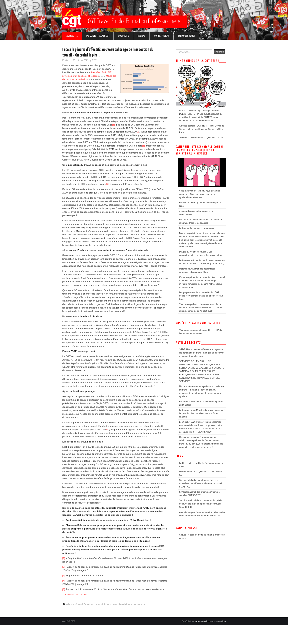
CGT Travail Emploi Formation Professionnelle (134, 21)
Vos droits (123, 35)
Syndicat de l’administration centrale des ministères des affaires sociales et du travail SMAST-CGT (200, 483)
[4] (107, 184)
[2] (138, 131)
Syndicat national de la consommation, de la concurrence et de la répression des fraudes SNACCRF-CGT (200, 503)
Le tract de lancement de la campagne (197, 228)
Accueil (79, 604)
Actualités (72, 35)
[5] (107, 429)
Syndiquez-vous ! (186, 35)
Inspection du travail (122, 604)
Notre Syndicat (161, 35)
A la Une (70, 604)
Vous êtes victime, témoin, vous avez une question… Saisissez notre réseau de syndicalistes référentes (199, 194)
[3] (143, 145)
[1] (113, 124)
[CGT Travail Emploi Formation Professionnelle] (71, 18)
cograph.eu (221, 621)
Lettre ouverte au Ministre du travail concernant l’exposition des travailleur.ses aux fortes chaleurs (202, 413)
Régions (141, 35)
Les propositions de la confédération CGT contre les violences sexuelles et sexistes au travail (201, 295)
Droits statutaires (103, 604)
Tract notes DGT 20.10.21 (76, 594)
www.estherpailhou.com (204, 621)
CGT (94, 60)
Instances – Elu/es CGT (97, 35)
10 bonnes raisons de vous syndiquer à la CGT (201, 137)
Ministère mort (140, 604)
